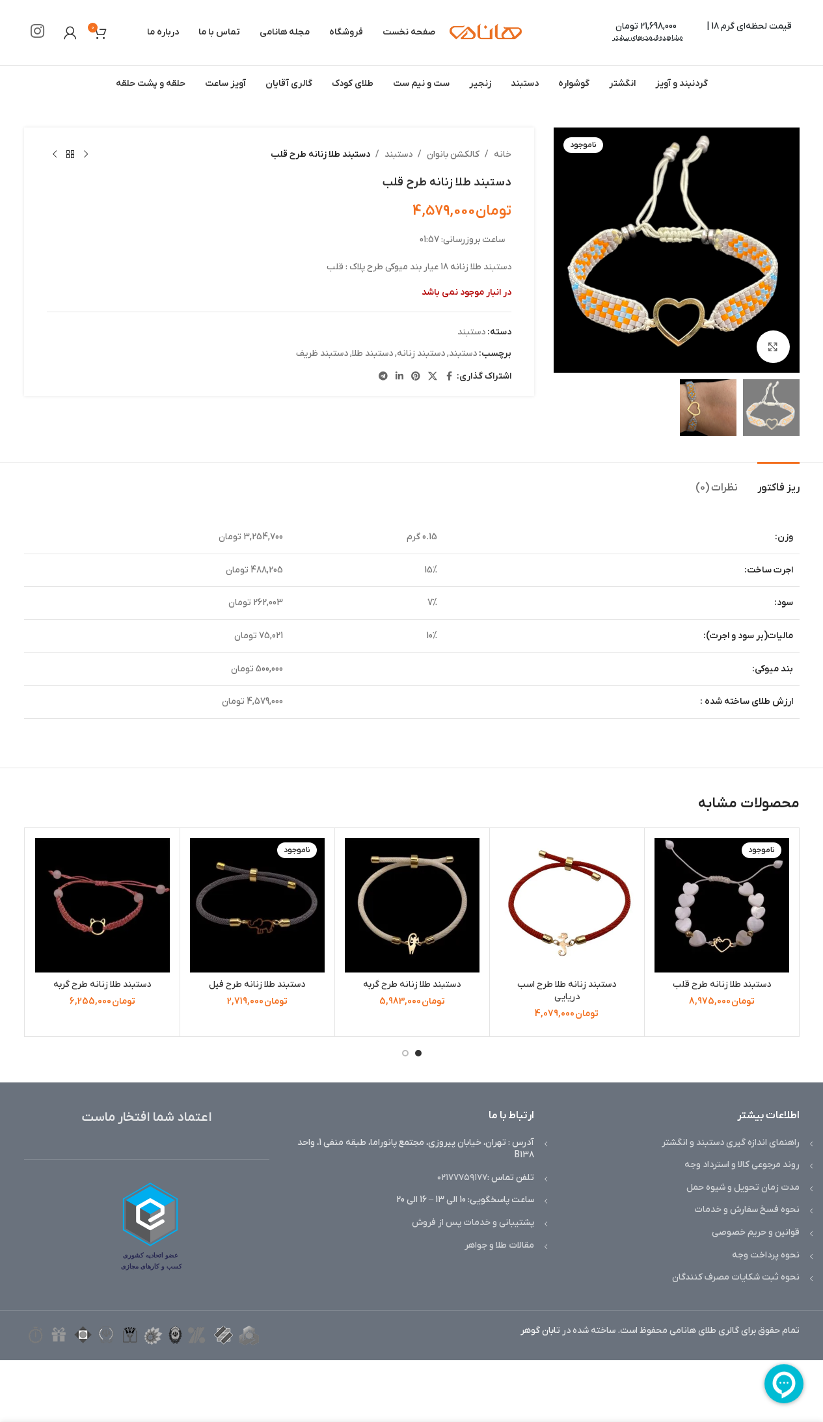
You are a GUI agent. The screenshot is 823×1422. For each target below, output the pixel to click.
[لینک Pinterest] (415, 377)
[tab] (778, 482)
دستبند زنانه (421, 353)
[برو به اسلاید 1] (418, 1053)
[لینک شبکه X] (432, 377)
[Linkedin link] (399, 377)
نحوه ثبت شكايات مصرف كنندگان (736, 1277)
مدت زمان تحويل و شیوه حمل (743, 1187)
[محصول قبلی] (86, 155)
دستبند (398, 154)
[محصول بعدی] (54, 155)
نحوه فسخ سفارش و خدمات (747, 1209)
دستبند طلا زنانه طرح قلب (722, 984)
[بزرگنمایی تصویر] (773, 346)
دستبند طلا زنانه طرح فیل (257, 984)
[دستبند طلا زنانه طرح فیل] (257, 905)
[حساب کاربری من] (70, 33)
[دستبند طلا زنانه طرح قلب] (721, 905)
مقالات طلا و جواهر (499, 1245)
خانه (502, 154)
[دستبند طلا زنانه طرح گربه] (412, 905)
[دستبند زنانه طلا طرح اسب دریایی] (567, 905)
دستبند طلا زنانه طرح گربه (412, 984)
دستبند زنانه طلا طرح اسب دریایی (566, 991)
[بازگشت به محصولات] (70, 155)
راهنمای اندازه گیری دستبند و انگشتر (731, 1142)
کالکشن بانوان (453, 154)
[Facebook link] (449, 377)
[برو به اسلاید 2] (405, 1053)
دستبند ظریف (322, 353)
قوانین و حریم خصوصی (756, 1232)
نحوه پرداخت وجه (766, 1255)
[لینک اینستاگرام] (37, 32)
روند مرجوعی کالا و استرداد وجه (742, 1165)
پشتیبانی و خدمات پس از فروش (473, 1222)
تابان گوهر (540, 1330)
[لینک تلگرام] (383, 377)
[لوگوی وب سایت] (485, 32)
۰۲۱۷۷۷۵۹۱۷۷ (462, 1178)
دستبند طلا (372, 353)
